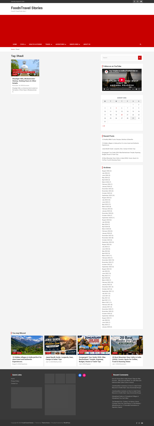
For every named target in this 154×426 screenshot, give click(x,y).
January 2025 (106, 211)
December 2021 (106, 287)
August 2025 (106, 197)
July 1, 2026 (115, 364)
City (14, 353)
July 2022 (105, 271)
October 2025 (106, 193)
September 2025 (107, 195)
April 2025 (105, 204)
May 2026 (105, 177)
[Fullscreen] (139, 89)
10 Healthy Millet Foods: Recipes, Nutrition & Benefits (117, 139)
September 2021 (107, 291)
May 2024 (105, 224)
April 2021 (105, 300)
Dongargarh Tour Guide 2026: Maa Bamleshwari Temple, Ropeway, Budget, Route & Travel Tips (92, 359)
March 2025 (105, 206)
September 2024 (107, 218)
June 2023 (105, 249)
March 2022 (105, 280)
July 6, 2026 (82, 364)
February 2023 (106, 258)
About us (87, 44)
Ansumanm (123, 364)
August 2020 (106, 318)
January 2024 (106, 233)
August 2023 (106, 244)
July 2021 (105, 293)
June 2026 (105, 175)
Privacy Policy (15, 381)
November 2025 (106, 191)
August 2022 (106, 269)
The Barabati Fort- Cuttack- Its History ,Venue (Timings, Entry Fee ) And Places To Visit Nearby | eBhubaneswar (126, 403)
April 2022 (105, 278)
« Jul (103, 126)
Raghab (88, 364)
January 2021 (106, 307)
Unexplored (74, 44)
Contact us (14, 383)
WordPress (67, 423)
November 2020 (106, 311)
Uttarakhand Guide (117, 396)
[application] (122, 80)
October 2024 (106, 215)
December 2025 (106, 189)
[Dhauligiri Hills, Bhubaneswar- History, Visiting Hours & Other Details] (25, 67)
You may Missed (19, 333)
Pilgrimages (83, 350)
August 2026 (106, 171)
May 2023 (105, 251)
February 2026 (106, 184)
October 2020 (106, 313)
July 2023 (105, 247)
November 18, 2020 (17, 85)
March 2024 (105, 229)
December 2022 (106, 260)
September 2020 (107, 316)
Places (90, 350)
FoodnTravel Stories (27, 8)
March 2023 (105, 255)
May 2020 (105, 325)
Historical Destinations (20, 72)
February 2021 (106, 304)
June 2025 (105, 202)
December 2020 (106, 309)
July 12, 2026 (49, 362)
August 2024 (106, 220)
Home (15, 44)
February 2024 (106, 231)
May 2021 (105, 298)
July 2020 (105, 320)
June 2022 (105, 273)
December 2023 (106, 235)
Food (22, 44)
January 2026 (106, 186)
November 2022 (106, 262)
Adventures (60, 44)
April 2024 (105, 226)
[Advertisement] (77, 28)
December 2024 (106, 213)
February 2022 (106, 282)
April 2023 (105, 253)
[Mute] (136, 89)
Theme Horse (46, 423)
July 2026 (105, 173)
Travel (48, 44)
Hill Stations (17, 70)
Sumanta (26, 85)
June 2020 (105, 322)
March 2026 (105, 182)
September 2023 (107, 242)
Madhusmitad (57, 362)
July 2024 (105, 222)
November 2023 (106, 238)
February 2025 (106, 209)
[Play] (104, 89)
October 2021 (106, 289)
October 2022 (106, 264)
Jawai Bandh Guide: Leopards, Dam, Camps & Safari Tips (118, 149)
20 (122, 115)
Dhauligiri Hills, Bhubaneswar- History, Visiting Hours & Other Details (24, 81)
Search (140, 58)
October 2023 (106, 240)
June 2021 (105, 296)
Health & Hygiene (35, 44)
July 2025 (105, 200)
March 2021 (105, 302)
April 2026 (105, 180)
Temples (31, 72)
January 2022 (106, 284)
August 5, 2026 (16, 364)
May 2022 (105, 275)
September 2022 (107, 267)
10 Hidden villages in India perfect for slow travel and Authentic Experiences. (27, 359)
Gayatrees (24, 364)
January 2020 (106, 327)
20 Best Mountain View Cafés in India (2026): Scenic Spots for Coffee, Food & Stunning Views (126, 359)
